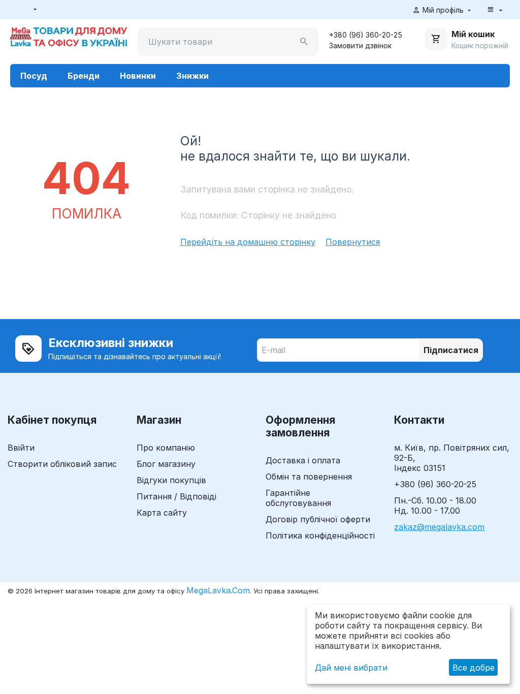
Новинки (138, 76)
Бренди (84, 76)
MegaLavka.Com (218, 590)
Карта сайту (162, 513)
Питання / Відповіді (176, 496)
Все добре (473, 668)
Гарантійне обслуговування (298, 498)
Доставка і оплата (303, 460)
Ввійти (21, 448)
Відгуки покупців (171, 480)
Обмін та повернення (309, 476)
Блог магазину (166, 464)
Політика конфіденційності (320, 535)
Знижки (192, 76)
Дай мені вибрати (351, 668)
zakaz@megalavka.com (439, 527)
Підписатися (451, 350)
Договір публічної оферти (318, 519)
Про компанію (166, 448)
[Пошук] (304, 41)
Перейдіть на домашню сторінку (247, 242)
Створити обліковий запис (62, 464)
